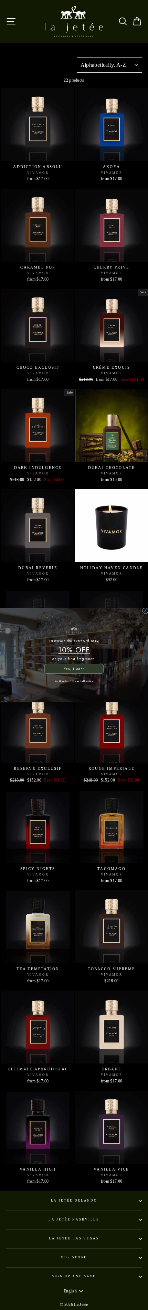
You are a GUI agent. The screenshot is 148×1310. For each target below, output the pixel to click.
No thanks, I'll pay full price (74, 681)
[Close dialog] (145, 610)
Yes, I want (74, 668)
